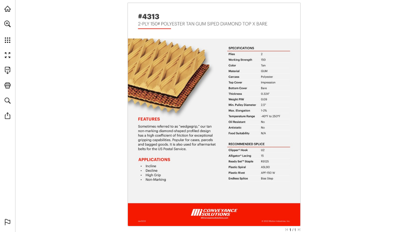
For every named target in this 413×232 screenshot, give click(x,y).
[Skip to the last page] (299, 229)
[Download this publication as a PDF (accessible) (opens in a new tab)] (7, 70)
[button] (7, 23)
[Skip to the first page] (286, 229)
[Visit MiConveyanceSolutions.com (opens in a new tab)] (7, 8)
